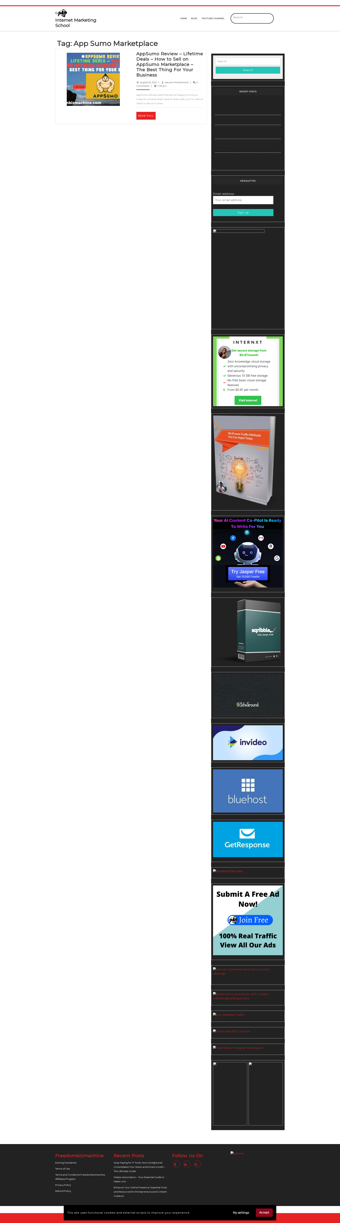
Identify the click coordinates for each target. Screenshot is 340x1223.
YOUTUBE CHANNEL (213, 18)
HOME (183, 18)
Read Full (147, 117)
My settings (241, 1212)
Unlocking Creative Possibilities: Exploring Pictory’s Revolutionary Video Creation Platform (246, 145)
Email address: (224, 193)
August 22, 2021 (148, 82)
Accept (264, 1212)
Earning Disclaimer (66, 1162)
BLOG (194, 18)
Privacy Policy (63, 1185)
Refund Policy (63, 1191)
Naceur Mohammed (176, 82)
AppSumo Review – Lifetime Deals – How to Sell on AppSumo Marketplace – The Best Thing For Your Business (169, 64)
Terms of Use (62, 1168)
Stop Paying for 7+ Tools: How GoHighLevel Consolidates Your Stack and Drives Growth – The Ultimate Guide (247, 108)
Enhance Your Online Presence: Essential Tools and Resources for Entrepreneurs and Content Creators (247, 131)
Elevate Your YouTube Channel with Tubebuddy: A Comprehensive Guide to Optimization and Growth (244, 159)
